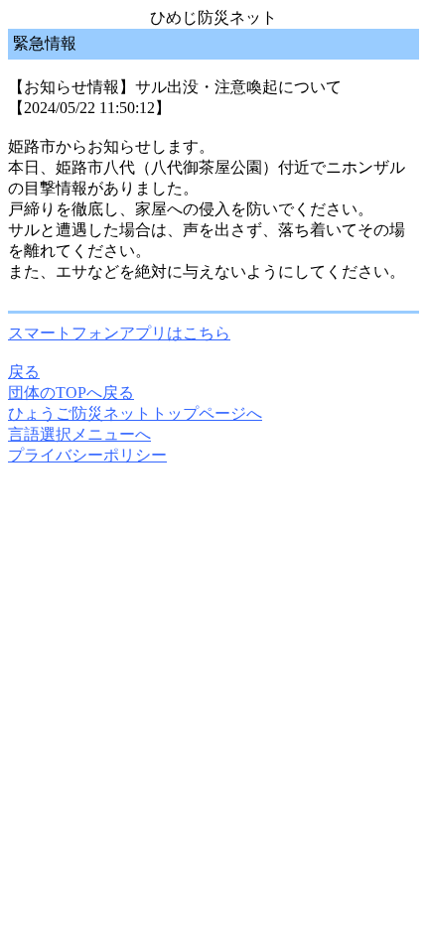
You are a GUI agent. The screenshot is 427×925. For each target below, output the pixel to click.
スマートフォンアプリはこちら (119, 333)
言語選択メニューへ (79, 434)
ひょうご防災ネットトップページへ (135, 413)
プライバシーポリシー (87, 455)
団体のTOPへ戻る (71, 392)
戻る (24, 371)
